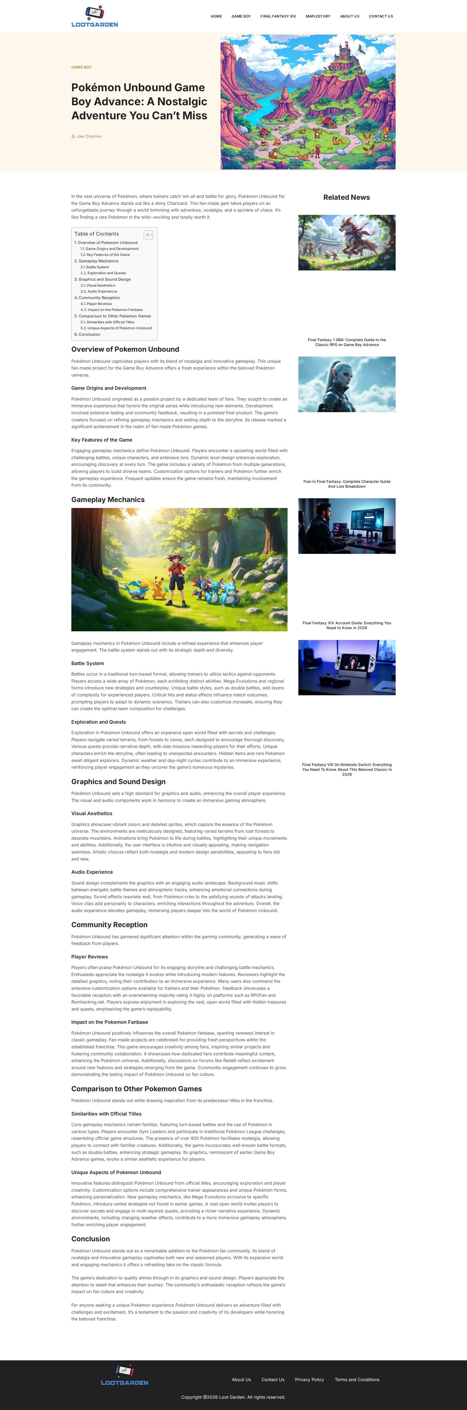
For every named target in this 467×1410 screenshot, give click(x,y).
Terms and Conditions (357, 1379)
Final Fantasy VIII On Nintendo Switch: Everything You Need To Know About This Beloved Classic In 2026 (347, 769)
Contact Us (381, 16)
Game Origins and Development (112, 248)
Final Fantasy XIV (278, 16)
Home (216, 16)
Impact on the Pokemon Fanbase (115, 309)
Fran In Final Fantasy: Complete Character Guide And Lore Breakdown (347, 484)
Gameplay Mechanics (99, 261)
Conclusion (89, 334)
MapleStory (318, 16)
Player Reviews (99, 303)
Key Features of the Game (108, 254)
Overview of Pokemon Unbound (108, 242)
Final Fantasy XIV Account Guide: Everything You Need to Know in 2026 (347, 625)
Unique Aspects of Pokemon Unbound (120, 328)
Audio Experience (102, 291)
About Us (349, 16)
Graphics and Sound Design (105, 279)
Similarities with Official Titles (110, 322)
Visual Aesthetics (100, 285)
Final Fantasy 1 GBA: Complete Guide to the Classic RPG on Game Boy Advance (347, 342)
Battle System (97, 267)
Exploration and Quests (107, 273)
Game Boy (241, 16)
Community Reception (99, 297)
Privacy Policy (309, 1379)
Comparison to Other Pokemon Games (115, 316)
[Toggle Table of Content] (146, 234)
